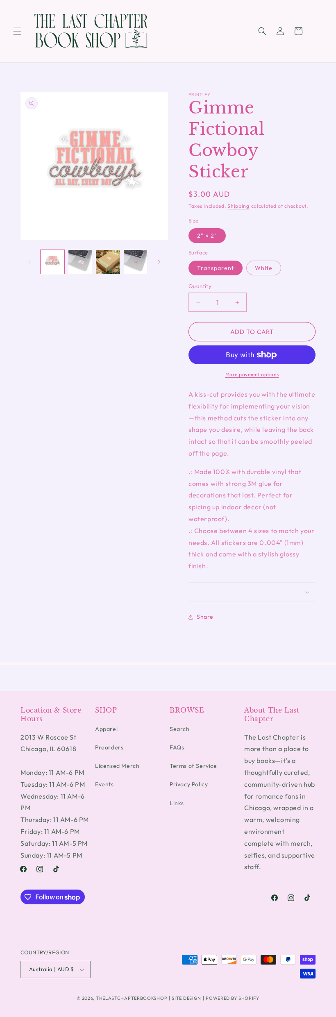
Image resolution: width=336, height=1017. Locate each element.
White (263, 268)
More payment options (252, 374)
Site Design (186, 998)
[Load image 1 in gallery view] (52, 262)
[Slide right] (159, 262)
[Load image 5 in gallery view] (136, 262)
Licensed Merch (117, 766)
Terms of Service (193, 766)
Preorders (109, 747)
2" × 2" (207, 235)
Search (180, 729)
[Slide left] (29, 262)
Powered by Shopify (232, 998)
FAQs (177, 747)
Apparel (106, 729)
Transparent (215, 268)
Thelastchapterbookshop (131, 998)
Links (177, 803)
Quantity (199, 286)
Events (104, 784)
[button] (17, 31)
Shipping (238, 206)
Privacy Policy (189, 784)
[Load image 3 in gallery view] (80, 262)
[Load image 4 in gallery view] (108, 262)
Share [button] (205, 616)
